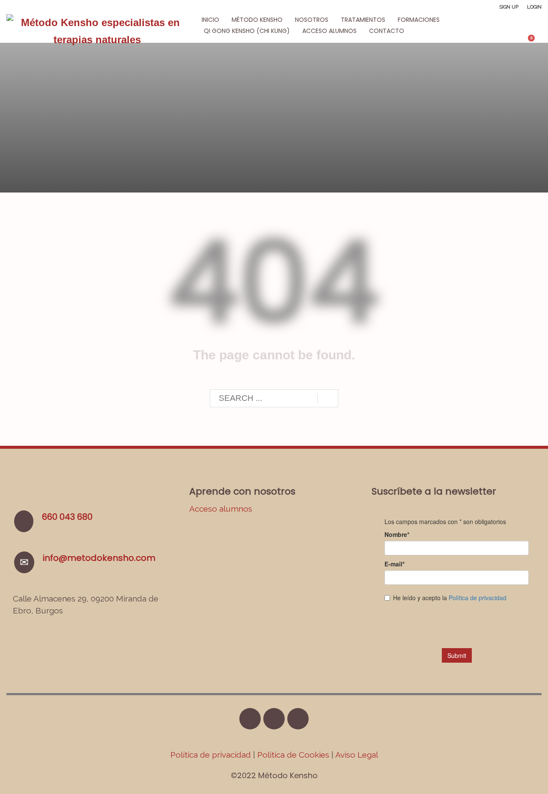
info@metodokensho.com (99, 558)
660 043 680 (67, 517)
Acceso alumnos (220, 508)
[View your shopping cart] (535, 41)
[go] (327, 399)
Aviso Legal (356, 754)
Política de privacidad (211, 754)
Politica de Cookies (293, 754)
